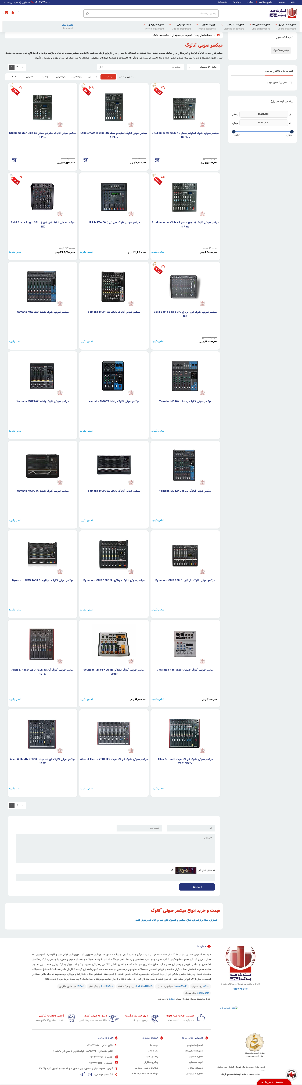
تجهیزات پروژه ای (154, 27)
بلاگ (251, 2)
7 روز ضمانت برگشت (136, 1016)
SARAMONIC (180, 986)
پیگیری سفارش (265, 2)
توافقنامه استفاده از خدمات (145, 1073)
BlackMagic (203, 993)
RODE (206, 986)
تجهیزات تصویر (207, 27)
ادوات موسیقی (181, 27)
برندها (172, 999)
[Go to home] (218, 35)
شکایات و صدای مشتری (146, 1068)
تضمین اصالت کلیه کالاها (180, 1016)
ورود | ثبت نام (16, 10)
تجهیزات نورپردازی (234, 27)
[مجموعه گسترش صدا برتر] (283, 13)
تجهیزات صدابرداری (287, 27)
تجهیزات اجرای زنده (260, 27)
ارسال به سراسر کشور (95, 1016)
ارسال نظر (197, 887)
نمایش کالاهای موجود (276, 82)
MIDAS (80, 986)
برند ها (282, 2)
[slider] (291, 131)
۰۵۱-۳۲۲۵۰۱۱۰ (42, 2)
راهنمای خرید (151, 1056)
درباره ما (236, 2)
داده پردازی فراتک (228, 1074)
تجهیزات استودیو (195, 1045)
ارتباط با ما (222, 2)
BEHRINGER (107, 986)
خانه (292, 2)
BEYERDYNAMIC (144, 986)
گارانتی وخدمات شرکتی (51, 1016)
